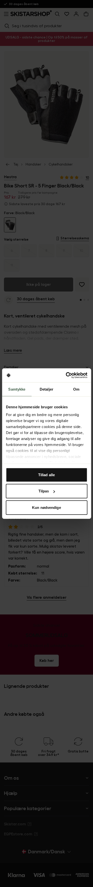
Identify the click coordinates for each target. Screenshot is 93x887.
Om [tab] (76, 389)
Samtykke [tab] (16, 389)
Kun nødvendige (46, 507)
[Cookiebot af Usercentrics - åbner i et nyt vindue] (66, 375)
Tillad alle (46, 474)
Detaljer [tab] (46, 389)
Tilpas (43, 491)
